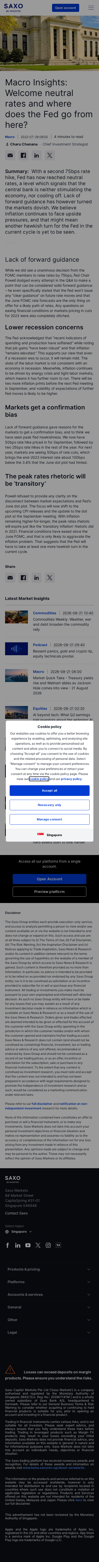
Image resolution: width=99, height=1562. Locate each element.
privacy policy (71, 779)
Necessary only (49, 805)
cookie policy (39, 779)
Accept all (49, 790)
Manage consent (49, 819)
